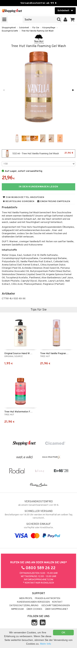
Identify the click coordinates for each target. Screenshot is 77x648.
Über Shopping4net (56, 609)
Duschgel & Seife (10, 30)
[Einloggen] (65, 19)
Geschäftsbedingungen (55, 605)
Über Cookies (34, 609)
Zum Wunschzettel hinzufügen (24, 197)
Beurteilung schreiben (19, 201)
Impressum (17, 609)
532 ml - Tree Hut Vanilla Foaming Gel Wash (42, 153)
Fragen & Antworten (47, 598)
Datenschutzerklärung (23, 605)
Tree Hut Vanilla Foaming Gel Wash (37, 30)
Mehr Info (45, 643)
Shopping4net (9, 27)
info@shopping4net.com (38, 579)
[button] (72, 19)
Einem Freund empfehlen (55, 201)
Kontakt (57, 602)
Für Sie (35, 27)
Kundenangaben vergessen (33, 602)
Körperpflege (48, 27)
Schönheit (24, 27)
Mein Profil (26, 598)
